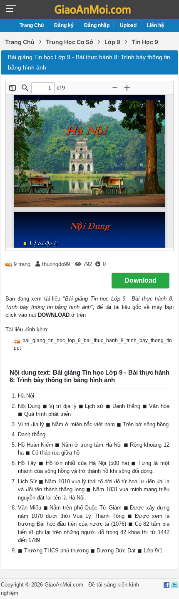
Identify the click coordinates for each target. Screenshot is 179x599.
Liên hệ (155, 25)
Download (140, 280)
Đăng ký (64, 25)
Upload (128, 25)
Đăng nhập (96, 25)
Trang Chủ (32, 25)
